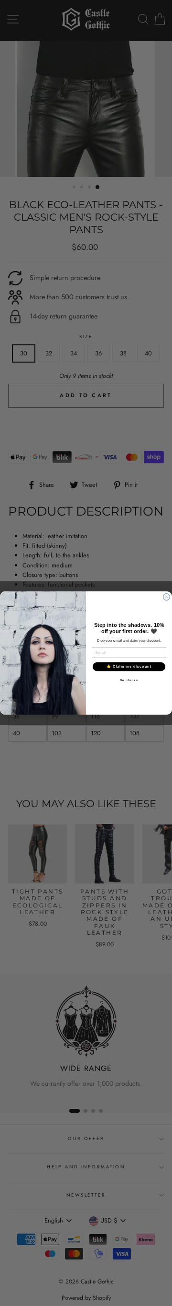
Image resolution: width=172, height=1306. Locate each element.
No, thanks (129, 679)
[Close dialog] (166, 597)
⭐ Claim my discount (129, 666)
